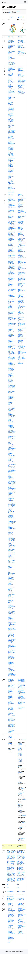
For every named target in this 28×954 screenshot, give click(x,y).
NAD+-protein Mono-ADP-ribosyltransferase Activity (11, 187)
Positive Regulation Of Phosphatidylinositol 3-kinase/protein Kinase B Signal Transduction (12, 522)
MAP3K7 (18, 860)
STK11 (9, 879)
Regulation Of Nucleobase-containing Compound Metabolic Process (21, 931)
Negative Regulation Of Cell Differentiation (21, 290)
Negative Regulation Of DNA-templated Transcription (11, 478)
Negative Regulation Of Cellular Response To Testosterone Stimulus (11, 657)
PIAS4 (24, 863)
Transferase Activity (10, 95)
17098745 (19, 11)
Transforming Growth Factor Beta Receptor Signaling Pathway (12, 254)
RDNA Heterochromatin (11, 61)
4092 (18, 884)
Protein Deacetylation (10, 242)
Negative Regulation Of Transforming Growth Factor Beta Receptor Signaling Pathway (12, 317)
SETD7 (13, 877)
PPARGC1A (9, 873)
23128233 (24, 815)
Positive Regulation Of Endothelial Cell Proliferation (11, 226)
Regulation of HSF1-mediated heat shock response (11, 681)
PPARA (8, 872)
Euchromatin (10, 40)
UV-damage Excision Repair (11, 557)
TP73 (13, 880)
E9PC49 (8, 896)
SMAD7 (21, 17)
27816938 (20, 835)
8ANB (10, 901)
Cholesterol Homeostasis (10, 405)
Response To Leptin (10, 454)
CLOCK (8, 857)
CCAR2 (8, 855)
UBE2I (11, 881)
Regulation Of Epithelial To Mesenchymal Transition (21, 224)
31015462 (20, 793)
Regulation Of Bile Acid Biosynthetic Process (11, 554)
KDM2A (23, 857)
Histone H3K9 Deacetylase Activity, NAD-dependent (10, 135)
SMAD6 (21, 868)
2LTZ (18, 901)
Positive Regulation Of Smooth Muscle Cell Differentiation (11, 504)
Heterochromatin (11, 41)
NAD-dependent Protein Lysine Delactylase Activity (11, 170)
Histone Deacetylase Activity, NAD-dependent (10, 101)
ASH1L (18, 852)
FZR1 (14, 861)
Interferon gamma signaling (21, 707)
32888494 (20, 784)
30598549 (23, 799)
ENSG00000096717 (10, 891)
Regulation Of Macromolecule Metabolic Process (11, 915)
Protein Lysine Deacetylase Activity (10, 117)
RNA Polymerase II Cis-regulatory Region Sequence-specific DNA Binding (11, 69)
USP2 (24, 877)
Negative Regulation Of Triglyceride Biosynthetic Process (10, 285)
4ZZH (8, 899)
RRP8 (8, 877)
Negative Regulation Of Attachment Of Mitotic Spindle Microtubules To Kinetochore (11, 635)
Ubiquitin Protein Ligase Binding (21, 76)
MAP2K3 (18, 858)
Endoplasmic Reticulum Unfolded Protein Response (12, 323)
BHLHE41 (12, 852)
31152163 (20, 794)
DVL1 (18, 856)
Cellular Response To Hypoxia (11, 563)
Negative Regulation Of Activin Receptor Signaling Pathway (21, 276)
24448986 (20, 755)
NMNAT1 (8, 869)
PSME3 (8, 874)
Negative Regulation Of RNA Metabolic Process (11, 929)
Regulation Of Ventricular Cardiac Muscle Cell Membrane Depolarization (21, 307)
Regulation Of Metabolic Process (11, 912)
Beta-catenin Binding (20, 73)
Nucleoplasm (10, 48)
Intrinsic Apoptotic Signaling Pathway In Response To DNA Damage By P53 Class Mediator (11, 410)
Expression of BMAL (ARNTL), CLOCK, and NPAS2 (11, 730)
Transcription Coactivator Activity (10, 75)
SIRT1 (11, 17)
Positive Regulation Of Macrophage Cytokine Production (11, 542)
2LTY (23, 899)
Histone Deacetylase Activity (10, 86)
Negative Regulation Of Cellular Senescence (10, 667)
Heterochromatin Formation (11, 332)
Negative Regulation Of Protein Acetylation (11, 605)
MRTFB (21, 861)
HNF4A (11, 864)
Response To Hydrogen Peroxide (11, 399)
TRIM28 (8, 881)
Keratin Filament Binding (11, 184)
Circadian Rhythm (11, 263)
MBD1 (18, 861)
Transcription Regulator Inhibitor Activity (11, 158)
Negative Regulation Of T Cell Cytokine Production (21, 203)
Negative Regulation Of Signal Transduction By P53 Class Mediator (11, 599)
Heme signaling (11, 703)
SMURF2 (22, 869)
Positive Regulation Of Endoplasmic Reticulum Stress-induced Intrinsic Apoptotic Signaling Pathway (11, 627)
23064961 (20, 775)
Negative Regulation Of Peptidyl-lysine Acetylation (11, 662)
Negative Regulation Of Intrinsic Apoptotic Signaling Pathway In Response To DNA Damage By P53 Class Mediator (11, 612)
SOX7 (23, 871)
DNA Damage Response (10, 248)
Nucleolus (10, 52)
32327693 (20, 812)
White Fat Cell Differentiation (10, 501)
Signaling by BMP (21, 679)
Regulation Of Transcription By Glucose (11, 486)
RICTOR (8, 875)
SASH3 (21, 864)
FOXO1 (8, 861)
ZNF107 (20, 880)
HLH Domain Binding (10, 128)
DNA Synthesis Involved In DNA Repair (11, 211)
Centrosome (20, 45)
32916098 (20, 782)
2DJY (18, 898)
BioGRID (10, 12)
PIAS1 (21, 863)
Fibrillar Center (11, 42)
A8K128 (8, 895)
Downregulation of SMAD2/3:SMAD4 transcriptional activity (21, 689)
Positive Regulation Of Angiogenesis (11, 471)
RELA (14, 874)
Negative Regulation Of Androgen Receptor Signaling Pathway (11, 537)
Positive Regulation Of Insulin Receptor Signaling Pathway (11, 490)
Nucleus (9, 44)
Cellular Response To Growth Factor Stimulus (21, 324)
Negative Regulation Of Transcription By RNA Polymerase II (11, 198)
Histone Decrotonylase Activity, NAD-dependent (11, 180)
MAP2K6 (22, 858)
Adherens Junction (21, 48)
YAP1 (24, 878)
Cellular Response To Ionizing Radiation (11, 566)
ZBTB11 (18, 879)
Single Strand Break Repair (10, 195)
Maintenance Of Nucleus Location (11, 517)
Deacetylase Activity (10, 105)
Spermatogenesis (11, 257)
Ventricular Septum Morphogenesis (21, 321)
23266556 (20, 756)
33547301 (20, 843)
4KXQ (14, 898)
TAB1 (21, 873)
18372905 (20, 760)
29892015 (20, 743)
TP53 (11, 880)
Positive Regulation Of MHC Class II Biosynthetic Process (11, 457)
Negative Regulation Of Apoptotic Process (11, 422)
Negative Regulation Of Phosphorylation (11, 396)
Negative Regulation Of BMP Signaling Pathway (22, 262)
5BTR (8, 901)
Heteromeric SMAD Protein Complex (22, 54)
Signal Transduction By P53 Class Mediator (11, 570)
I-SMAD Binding (21, 84)
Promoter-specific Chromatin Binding (11, 191)
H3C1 (13, 862)
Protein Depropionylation (11, 586)
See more (8, 942)
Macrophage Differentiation (10, 313)
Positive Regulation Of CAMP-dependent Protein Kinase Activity (11, 651)
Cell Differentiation (11, 311)
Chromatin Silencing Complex (11, 50)
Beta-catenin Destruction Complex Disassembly (20, 343)
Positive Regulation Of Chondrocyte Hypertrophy (22, 339)
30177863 (14, 746)
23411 (8, 884)
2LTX (20, 899)
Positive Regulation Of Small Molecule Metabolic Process (11, 547)
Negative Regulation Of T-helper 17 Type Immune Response (21, 356)
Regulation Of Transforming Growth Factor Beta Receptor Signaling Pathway (22, 242)
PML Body (10, 57)
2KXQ (20, 898)
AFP (7, 851)
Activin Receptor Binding (21, 86)
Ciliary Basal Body (21, 52)
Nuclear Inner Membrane (10, 47)
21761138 (20, 759)
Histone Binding (11, 124)
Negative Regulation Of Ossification (20, 248)
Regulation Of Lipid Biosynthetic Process (11, 493)
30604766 (22, 792)
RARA (11, 874)
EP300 (10, 858)
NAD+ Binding (10, 147)
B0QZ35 (11, 895)
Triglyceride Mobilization (10, 245)
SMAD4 (18, 868)
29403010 (20, 772)
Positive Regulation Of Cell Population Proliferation (11, 266)
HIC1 (13, 863)
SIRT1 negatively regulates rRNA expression (11, 685)
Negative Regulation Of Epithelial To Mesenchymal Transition (21, 230)
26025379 (10, 749)
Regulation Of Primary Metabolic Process (11, 934)
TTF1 (21, 875)
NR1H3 (8, 871)
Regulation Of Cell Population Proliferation (11, 389)
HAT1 (18, 857)
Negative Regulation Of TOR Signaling (11, 341)
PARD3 (18, 863)
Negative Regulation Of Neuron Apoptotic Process (11, 445)
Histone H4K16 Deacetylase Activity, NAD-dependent (11, 140)
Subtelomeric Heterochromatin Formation (11, 335)
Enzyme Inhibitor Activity (11, 89)
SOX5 (21, 871)
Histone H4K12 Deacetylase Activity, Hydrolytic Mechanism (11, 162)
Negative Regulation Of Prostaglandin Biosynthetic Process (10, 328)
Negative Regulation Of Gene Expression (11, 277)
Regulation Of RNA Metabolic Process (21, 923)
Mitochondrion (10, 54)
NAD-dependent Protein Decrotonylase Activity (11, 175)
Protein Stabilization (20, 296)
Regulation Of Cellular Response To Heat (11, 594)
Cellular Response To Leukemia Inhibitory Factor (11, 644)
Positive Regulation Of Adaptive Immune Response (11, 230)
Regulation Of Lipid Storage (11, 293)
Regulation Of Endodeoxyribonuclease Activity (11, 345)
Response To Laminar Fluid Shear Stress (20, 287)
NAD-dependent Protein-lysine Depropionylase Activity (11, 150)
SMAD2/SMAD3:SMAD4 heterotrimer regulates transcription (21, 694)
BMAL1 (8, 854)
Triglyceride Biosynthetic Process (10, 309)
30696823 (10, 743)
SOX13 (18, 871)
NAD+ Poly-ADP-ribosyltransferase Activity (11, 83)
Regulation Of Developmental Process (11, 498)
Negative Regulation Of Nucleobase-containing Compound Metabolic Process (11, 907)
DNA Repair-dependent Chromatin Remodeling (10, 589)
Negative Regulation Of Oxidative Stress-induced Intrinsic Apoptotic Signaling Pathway (11, 620)
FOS (10, 860)
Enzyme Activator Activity (11, 93)
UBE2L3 (18, 877)
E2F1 (8, 858)
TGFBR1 (22, 874)
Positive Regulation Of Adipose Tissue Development (11, 640)
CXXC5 (22, 855)
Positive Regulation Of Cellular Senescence (11, 672)
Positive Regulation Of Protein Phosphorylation (11, 222)
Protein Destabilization (11, 338)
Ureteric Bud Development (20, 200)
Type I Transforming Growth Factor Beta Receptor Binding (22, 79)
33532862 (20, 831)
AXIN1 (21, 852)
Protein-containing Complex (11, 59)
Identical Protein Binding (11, 126)
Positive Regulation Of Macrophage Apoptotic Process (11, 648)
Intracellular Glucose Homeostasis (10, 219)
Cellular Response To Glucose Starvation (11, 392)
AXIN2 (24, 852)
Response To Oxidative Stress (11, 251)
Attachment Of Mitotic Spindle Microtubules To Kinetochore (11, 513)
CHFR (12, 856)
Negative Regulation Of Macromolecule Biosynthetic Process (11, 938)
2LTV (23, 898)
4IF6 (9, 898)
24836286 (20, 747)
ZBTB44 (22, 879)
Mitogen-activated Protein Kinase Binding (11, 145)
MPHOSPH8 (9, 867)
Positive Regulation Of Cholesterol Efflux (11, 290)
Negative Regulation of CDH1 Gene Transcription (10, 706)
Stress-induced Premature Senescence (11, 581)
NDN (10, 868)
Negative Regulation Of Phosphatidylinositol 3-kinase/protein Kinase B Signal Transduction (12, 529)
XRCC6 (21, 878)
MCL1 (11, 866)
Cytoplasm (10, 53)
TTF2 (24, 875)
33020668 (24, 769)
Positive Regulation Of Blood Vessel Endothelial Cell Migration (11, 450)
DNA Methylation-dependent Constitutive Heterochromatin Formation (11, 238)
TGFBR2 (18, 875)
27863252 (20, 803)
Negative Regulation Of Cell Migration (21, 251)
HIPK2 (8, 864)
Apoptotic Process (11, 246)
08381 (8, 887)
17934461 (20, 750)
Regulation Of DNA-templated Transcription (21, 208)
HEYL (20, 857)
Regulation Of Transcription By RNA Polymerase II (22, 211)
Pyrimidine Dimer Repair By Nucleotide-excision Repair (12, 207)
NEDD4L (22, 862)
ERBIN (23, 856)
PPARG (11, 872)
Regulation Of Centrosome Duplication (10, 281)
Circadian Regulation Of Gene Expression (11, 363)
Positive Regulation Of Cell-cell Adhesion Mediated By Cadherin (22, 351)
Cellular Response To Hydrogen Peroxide (11, 550)
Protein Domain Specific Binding (11, 109)
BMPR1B (18, 854)
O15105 (21, 895)
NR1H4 (11, 871)
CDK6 (13, 855)
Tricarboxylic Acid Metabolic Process (11, 574)
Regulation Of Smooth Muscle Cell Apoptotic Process (11, 370)
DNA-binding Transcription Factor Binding (11, 154)
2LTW (18, 899)
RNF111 (18, 864)
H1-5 (11, 862)
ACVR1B (18, 851)
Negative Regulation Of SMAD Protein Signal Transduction (21, 313)
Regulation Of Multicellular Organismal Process (10, 508)
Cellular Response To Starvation (11, 274)
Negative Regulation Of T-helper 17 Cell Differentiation (21, 361)
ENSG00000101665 (21, 891)
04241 (18, 887)
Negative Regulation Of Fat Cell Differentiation (11, 462)
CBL (21, 854)
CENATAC (9, 856)
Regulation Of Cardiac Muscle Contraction (21, 302)
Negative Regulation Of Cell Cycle (11, 474)
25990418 (20, 754)
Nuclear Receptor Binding (11, 98)
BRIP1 (11, 854)
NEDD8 (12, 868)
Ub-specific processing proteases (20, 705)
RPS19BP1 (12, 875)
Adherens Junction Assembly (21, 283)
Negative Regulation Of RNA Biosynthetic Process (11, 924)
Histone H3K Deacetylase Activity (10, 166)
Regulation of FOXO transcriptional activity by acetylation (10, 694)
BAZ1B (14, 851)
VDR (14, 881)
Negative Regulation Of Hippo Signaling (11, 375)
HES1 (8, 863)
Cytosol (9, 56)
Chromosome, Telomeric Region (11, 37)
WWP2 (18, 878)
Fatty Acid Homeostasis (10, 534)
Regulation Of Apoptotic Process (11, 415)
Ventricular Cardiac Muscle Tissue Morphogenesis (21, 299)
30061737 (10, 741)
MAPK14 (22, 860)
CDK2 (11, 855)
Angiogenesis (10, 214)
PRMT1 (13, 873)
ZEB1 (18, 880)
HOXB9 (14, 864)
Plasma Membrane (21, 47)
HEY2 (10, 863)
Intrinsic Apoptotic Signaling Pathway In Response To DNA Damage (11, 270)
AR (11, 851)
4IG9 (11, 898)
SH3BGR (18, 846)
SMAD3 (21, 867)
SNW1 (11, 878)
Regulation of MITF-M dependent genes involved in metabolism (11, 719)
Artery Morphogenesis (21, 293)
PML (14, 871)
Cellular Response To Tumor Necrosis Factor (11, 560)
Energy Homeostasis (10, 584)
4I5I (7, 898)
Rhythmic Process (11, 495)
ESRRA (13, 858)
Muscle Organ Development (10, 262)
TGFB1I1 (18, 874)
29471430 (20, 748)
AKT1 (10, 851)
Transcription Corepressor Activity (10, 79)
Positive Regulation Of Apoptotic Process (11, 418)
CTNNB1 (18, 855)
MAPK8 (8, 866)
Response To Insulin (10, 360)
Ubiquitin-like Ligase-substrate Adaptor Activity (21, 92)
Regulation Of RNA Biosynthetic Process (21, 915)
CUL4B (13, 857)
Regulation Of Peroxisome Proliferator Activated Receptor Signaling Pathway (11, 384)
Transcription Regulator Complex (21, 42)
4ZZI (10, 899)
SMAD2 (18, 867)
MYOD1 (18, 862)
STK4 (12, 879)
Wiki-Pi (3, 2)
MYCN (13, 867)
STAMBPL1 (23, 872)
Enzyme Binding (11, 107)
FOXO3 (11, 861)
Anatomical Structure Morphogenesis (21, 220)
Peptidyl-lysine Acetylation (11, 305)
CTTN (11, 857)
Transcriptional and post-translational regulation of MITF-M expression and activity (11, 725)
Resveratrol (10, 735)
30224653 (10, 752)
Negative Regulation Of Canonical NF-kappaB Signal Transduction (11, 426)
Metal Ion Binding (11, 132)
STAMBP (18, 872)
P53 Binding (10, 73)
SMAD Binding (21, 917)
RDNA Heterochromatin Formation (11, 203)
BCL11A (8, 852)
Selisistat (10, 736)
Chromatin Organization (10, 234)
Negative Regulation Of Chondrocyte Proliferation (20, 334)
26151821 (20, 753)
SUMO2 (8, 880)
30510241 (20, 766)
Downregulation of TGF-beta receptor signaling (21, 681)
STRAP (18, 873)
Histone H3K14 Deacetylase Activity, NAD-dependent (11, 112)
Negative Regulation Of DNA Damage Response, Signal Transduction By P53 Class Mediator (11, 438)
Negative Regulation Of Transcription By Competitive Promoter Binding (21, 236)
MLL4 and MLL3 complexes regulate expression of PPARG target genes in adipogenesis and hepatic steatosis (12, 713)
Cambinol (10, 737)
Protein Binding (11, 91)
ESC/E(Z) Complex (11, 63)
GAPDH (8, 862)
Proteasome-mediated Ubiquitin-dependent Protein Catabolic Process (11, 432)
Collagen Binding (21, 71)
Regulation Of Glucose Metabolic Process (11, 296)
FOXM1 (12, 860)
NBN (7, 868)
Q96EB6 (12, 896)
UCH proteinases (21, 702)
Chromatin (10, 39)
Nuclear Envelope (11, 45)
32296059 (24, 739)
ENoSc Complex (11, 64)
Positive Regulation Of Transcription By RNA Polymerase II (11, 482)
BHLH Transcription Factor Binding (11, 130)
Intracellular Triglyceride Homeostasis (10, 379)
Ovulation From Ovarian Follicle (11, 215)
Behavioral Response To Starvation (10, 402)
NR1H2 (11, 869)
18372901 (20, 761)
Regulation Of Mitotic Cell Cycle (11, 259)
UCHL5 (21, 877)
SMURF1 (18, 869)
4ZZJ (12, 899)
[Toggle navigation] (25, 2)
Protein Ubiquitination (10, 303)
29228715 (20, 749)
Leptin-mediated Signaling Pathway (11, 366)
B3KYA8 (18, 895)
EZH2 (8, 860)
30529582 (20, 752)
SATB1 (10, 877)
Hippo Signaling (11, 373)
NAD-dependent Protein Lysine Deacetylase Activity (11, 121)
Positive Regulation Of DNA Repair (11, 468)
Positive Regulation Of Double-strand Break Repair (11, 675)
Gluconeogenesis (11, 232)
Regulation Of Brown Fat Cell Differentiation (11, 577)
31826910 (20, 758)
